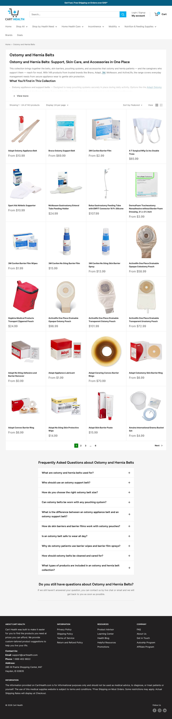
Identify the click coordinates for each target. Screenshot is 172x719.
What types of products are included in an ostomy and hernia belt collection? (80, 567)
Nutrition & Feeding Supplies (139, 26)
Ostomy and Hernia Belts (24, 44)
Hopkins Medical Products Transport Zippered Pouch (21, 319)
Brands (8, 35)
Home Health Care (71, 26)
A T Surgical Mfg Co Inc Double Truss (144, 152)
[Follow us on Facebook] (154, 710)
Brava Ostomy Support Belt (50, 91)
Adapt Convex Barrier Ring (21, 427)
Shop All (20, 26)
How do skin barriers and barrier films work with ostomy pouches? (81, 526)
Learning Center (105, 633)
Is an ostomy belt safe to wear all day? (64, 536)
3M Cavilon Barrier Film (100, 150)
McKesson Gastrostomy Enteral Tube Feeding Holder (64, 207)
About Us (141, 633)
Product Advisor (105, 629)
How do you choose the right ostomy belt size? (70, 492)
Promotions (103, 646)
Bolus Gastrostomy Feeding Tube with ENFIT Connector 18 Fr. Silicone (106, 207)
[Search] (123, 14)
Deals (20, 35)
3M (103, 72)
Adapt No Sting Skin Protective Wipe (64, 429)
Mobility (113, 26)
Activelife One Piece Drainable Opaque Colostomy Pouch (144, 265)
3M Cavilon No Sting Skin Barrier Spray (104, 265)
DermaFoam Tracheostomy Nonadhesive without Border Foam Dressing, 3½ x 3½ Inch (146, 208)
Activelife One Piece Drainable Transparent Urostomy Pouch (144, 319)
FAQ (139, 629)
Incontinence (94, 26)
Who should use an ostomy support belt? (66, 482)
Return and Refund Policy (70, 642)
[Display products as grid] (157, 105)
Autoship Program (146, 642)
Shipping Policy (65, 633)
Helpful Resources (106, 642)
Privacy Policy (64, 629)
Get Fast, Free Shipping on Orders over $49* (86, 2)
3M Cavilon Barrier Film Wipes (22, 263)
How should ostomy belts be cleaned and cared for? (72, 555)
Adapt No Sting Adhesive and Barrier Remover (22, 374)
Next (157, 445)
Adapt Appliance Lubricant (62, 373)
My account (138, 15)
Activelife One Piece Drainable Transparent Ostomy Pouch (104, 319)
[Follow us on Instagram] (160, 710)
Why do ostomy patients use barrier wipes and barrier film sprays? (81, 545)
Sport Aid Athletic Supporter (22, 205)
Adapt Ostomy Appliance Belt (22, 150)
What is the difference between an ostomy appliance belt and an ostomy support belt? (80, 514)
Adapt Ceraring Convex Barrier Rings (104, 374)
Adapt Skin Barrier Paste (101, 427)
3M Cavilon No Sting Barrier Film (64, 263)
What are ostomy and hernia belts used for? (68, 472)
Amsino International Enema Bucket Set (146, 429)
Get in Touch (143, 638)
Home (8, 26)
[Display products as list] (161, 105)
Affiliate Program (145, 646)
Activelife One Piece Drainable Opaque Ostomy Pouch (63, 319)
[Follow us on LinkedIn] (165, 710)
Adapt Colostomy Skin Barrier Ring (146, 373)
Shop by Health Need (43, 26)
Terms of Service (65, 638)
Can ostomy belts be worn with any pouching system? (74, 502)
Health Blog (103, 638)
